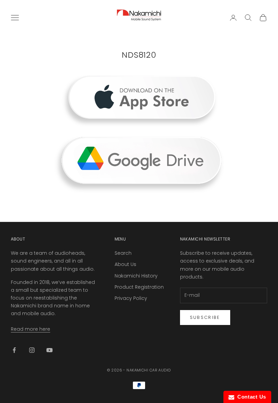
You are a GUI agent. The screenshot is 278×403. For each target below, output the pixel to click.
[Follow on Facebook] (14, 350)
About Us (125, 264)
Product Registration (139, 287)
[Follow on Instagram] (31, 350)
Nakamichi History (136, 275)
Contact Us (250, 397)
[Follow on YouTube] (49, 350)
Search (123, 253)
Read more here (30, 329)
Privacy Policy (131, 298)
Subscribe (205, 317)
